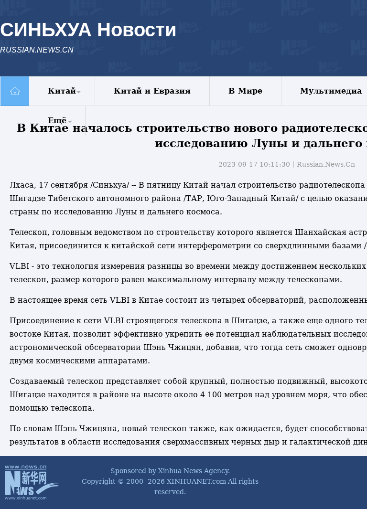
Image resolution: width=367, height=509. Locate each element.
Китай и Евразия (152, 90)
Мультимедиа (331, 90)
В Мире (245, 90)
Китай (62, 90)
